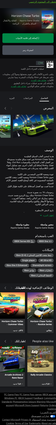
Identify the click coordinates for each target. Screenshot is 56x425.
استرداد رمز (28, 50)
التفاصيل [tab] (44, 98)
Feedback (38, 397)
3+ (41, 63)
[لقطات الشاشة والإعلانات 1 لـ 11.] (33, 126)
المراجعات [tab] (28, 98)
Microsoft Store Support (27, 405)
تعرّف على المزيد (38, 80)
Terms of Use (21, 423)
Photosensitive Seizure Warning (29, 401)
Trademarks (35, 423)
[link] (40, 312)
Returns (44, 405)
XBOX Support (25, 397)
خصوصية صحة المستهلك (44, 419)
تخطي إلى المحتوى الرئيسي (42, 1)
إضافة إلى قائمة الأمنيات (26, 38)
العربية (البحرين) (48, 412)
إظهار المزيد (48, 215)
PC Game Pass (11, 394)
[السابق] (11, 108)
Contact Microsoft (11, 419)
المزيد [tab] (11, 98)
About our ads (48, 423)
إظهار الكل (20, 287)
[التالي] (5, 108)
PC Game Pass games (31, 394)
